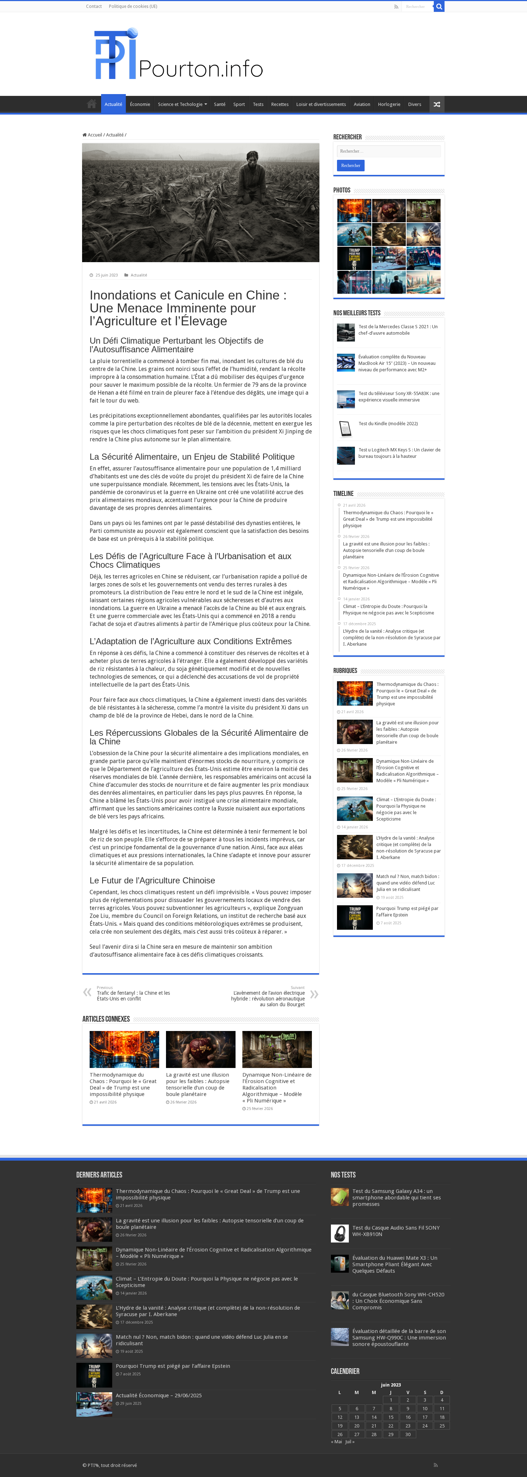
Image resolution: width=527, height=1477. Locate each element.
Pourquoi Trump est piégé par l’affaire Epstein (173, 1366)
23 (407, 1426)
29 (390, 1434)
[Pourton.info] (177, 52)
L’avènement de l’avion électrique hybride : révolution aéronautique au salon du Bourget (268, 996)
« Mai (336, 1441)
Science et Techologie (180, 104)
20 (356, 1426)
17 (424, 1417)
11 (442, 1408)
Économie (140, 104)
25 (442, 1426)
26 (339, 1434)
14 (373, 1417)
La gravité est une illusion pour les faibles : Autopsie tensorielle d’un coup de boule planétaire (197, 1084)
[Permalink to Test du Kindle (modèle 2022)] (346, 429)
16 (407, 1417)
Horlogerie (389, 104)
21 (373, 1426)
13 (356, 1417)
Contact (94, 6)
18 (442, 1417)
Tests (258, 104)
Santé (219, 104)
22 (390, 1426)
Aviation (362, 104)
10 (424, 1408)
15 (390, 1417)
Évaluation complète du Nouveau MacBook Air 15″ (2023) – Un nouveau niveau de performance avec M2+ (397, 363)
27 (356, 1434)
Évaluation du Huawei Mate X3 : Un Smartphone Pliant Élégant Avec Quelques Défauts (394, 1264)
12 (339, 1417)
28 (373, 1434)
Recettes (280, 104)
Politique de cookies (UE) (133, 6)
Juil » (350, 1441)
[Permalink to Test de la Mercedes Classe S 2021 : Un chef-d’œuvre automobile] (346, 332)
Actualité (113, 104)
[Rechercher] (439, 6)
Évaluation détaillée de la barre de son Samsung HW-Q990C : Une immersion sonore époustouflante (399, 1337)
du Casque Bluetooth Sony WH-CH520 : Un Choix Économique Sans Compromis (398, 1301)
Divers (414, 104)
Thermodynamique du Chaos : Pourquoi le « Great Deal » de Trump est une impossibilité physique (123, 1084)
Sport (239, 104)
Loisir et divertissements (321, 104)
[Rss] (396, 7)
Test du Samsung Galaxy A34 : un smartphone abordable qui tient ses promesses (396, 1197)
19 (339, 1426)
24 (424, 1426)
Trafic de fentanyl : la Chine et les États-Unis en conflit (133, 993)
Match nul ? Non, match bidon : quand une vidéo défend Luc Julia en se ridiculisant (407, 883)
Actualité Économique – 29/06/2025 (159, 1395)
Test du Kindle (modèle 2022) (388, 423)
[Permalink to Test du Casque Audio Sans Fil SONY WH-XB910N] (340, 1233)
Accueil (91, 103)
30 (407, 1434)
